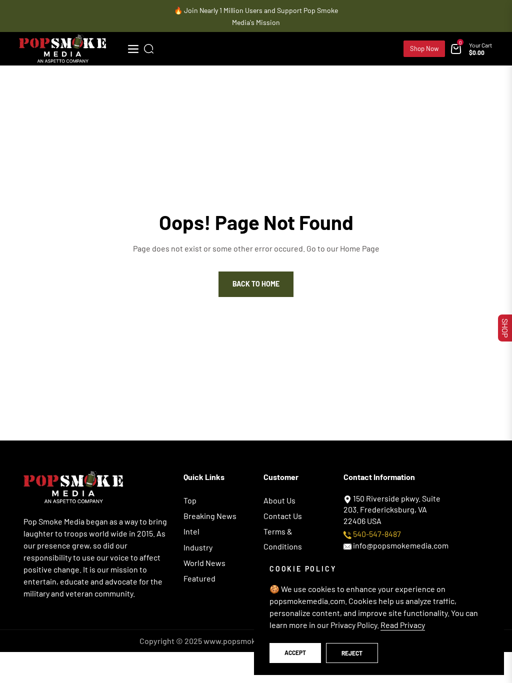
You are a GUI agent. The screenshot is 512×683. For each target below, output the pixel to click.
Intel (192, 531)
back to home (256, 284)
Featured (200, 578)
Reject (352, 653)
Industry (198, 547)
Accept (295, 652)
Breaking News (210, 515)
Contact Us (283, 515)
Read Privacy (402, 625)
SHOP (505, 328)
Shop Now (424, 48)
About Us (280, 500)
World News (205, 563)
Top (190, 500)
